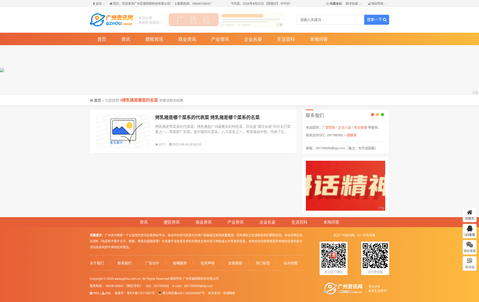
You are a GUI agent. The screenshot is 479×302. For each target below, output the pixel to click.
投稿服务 (180, 263)
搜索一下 (375, 19)
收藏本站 (336, 3)
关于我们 (97, 263)
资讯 (125, 39)
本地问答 (319, 39)
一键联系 (350, 135)
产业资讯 (220, 39)
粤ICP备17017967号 (141, 293)
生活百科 (286, 39)
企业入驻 (344, 127)
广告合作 (152, 263)
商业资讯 (187, 39)
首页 (101, 39)
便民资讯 (154, 39)
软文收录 (360, 127)
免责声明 (208, 263)
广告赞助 (328, 127)
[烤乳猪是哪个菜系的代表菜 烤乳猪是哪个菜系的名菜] (123, 131)
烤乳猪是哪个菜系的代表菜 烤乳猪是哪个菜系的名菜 (207, 117)
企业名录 (253, 39)
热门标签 (263, 263)
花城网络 (229, 293)
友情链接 (235, 263)
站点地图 (291, 263)
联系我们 (124, 263)
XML (108, 293)
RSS (95, 293)
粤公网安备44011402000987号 (183, 293)
